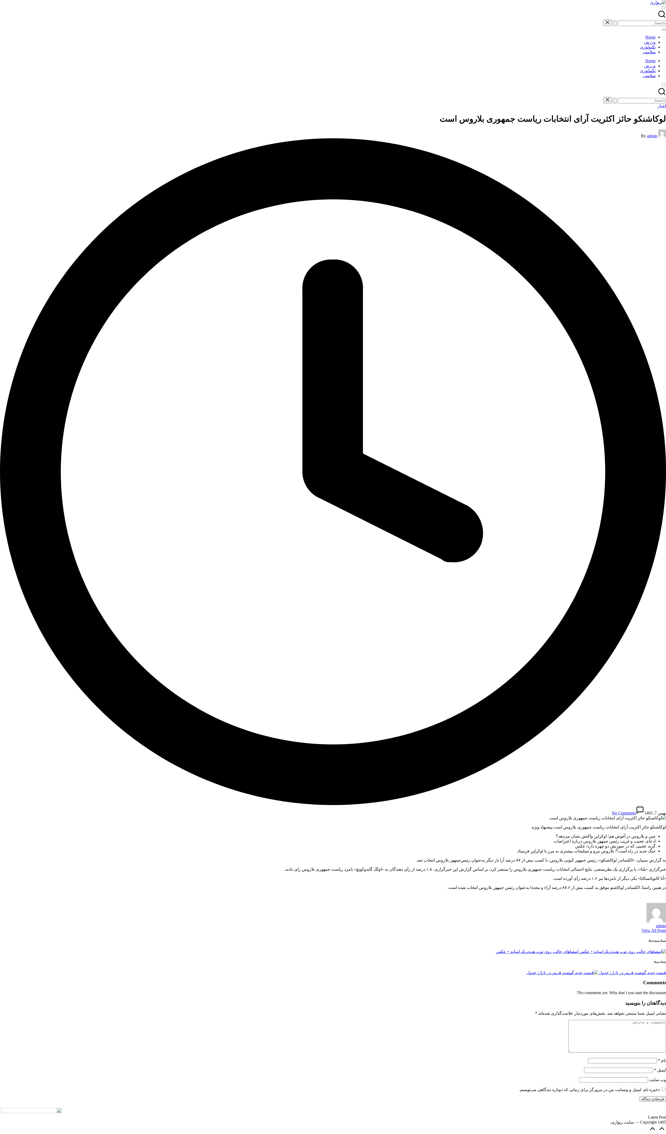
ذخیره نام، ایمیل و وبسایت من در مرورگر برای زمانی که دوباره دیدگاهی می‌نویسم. (589, 1089)
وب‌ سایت (657, 1079)
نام (662, 1060)
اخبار (662, 106)
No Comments (624, 813)
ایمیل (660, 1070)
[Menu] (664, 29)
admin (661, 926)
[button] (615, 23)
